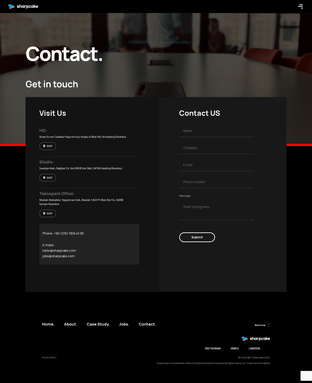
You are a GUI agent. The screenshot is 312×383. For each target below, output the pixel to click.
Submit (197, 237)
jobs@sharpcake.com (59, 256)
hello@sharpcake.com (59, 250)
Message (185, 196)
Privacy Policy (49, 357)
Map (49, 146)
